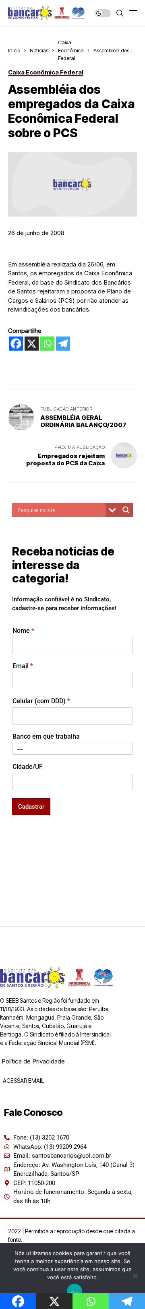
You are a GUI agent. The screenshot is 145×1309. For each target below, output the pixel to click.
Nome (23, 630)
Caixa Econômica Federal (71, 50)
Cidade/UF (27, 766)
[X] (32, 344)
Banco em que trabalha (46, 736)
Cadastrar (31, 806)
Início (14, 50)
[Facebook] (16, 344)
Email (22, 666)
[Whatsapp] (47, 344)
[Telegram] (63, 344)
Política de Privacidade (33, 1061)
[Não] (135, 1276)
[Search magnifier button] (126, 510)
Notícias (39, 50)
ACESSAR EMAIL (23, 1080)
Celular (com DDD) (41, 701)
